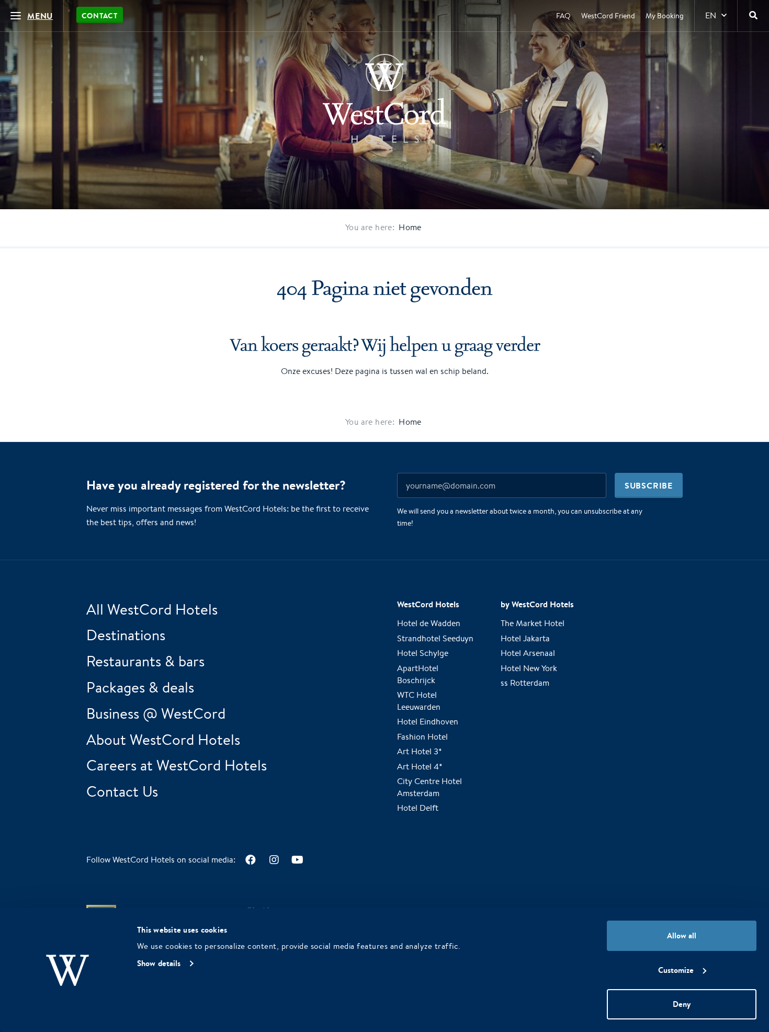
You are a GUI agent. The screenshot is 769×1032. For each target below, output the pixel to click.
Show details (158, 963)
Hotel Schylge (422, 653)
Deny (682, 1004)
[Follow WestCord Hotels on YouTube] (297, 859)
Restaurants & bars (145, 661)
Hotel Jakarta (525, 638)
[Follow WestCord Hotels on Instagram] (273, 859)
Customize (676, 970)
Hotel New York (529, 668)
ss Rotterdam (525, 682)
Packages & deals (140, 687)
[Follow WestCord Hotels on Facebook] (250, 859)
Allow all (681, 935)
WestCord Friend (608, 15)
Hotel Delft (417, 807)
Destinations (125, 634)
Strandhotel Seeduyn (435, 638)
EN (710, 15)
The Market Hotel (532, 623)
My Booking (665, 15)
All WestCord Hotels (152, 609)
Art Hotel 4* (420, 766)
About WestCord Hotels (163, 739)
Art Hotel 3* (419, 751)
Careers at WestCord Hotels (176, 765)
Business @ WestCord (155, 713)
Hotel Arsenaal (528, 653)
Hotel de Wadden (428, 623)
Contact (100, 15)
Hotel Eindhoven (427, 721)
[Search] (753, 15)
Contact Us (122, 791)
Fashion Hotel (422, 736)
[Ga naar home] (384, 98)
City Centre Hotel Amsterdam (429, 787)
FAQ (563, 15)
